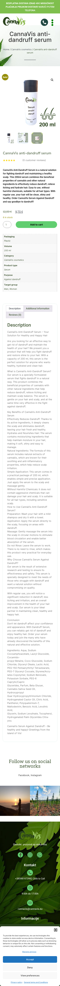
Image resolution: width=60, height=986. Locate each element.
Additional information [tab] (37, 308)
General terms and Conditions (36, 982)
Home (6, 49)
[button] (55, 929)
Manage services (29, 952)
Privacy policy (16, 982)
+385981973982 (23, 878)
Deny (30, 967)
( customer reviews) (34, 160)
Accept (30, 959)
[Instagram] (30, 854)
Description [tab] (15, 308)
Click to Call (39, 878)
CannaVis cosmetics (21, 49)
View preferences (30, 975)
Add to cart (36, 224)
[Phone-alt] (43, 22)
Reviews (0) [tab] (15, 314)
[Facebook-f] (20, 854)
